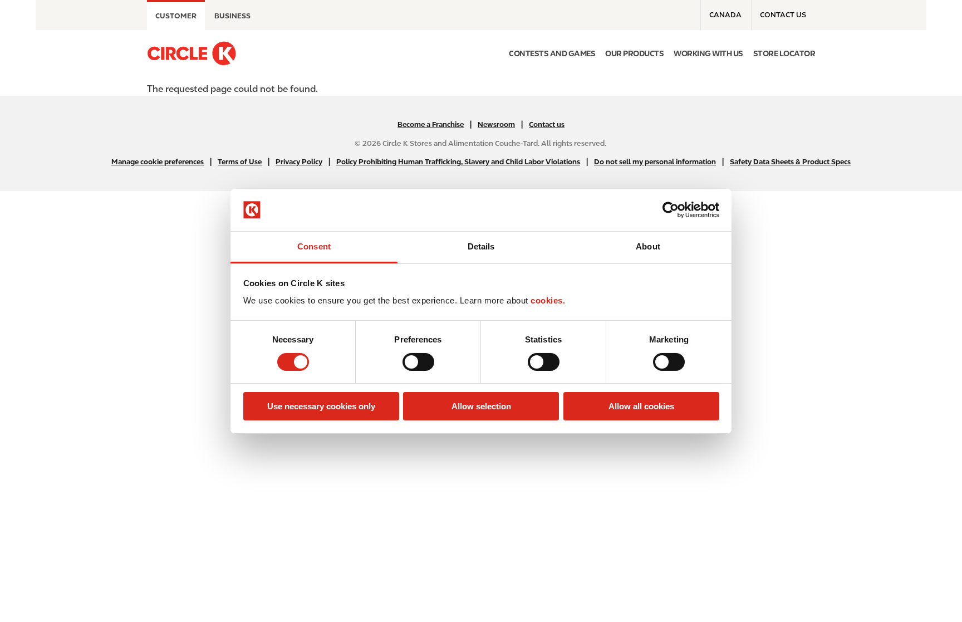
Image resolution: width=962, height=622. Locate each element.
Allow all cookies (641, 406)
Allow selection (481, 406)
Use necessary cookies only (321, 406)
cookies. (548, 300)
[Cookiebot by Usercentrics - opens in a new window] (670, 210)
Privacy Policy (299, 162)
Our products (634, 53)
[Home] (191, 53)
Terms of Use (240, 162)
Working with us (708, 53)
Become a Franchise (430, 124)
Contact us (783, 15)
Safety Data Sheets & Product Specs (790, 162)
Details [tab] (481, 246)
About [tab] (648, 246)
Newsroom (496, 124)
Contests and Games (552, 53)
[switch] (418, 362)
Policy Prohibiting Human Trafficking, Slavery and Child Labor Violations (458, 162)
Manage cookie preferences (157, 162)
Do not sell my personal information (655, 162)
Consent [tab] (314, 246)
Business (232, 16)
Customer (176, 16)
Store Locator (784, 53)
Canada (725, 15)
